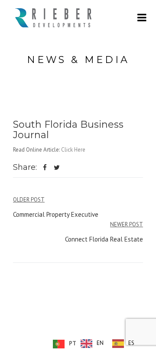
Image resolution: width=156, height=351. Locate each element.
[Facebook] (45, 168)
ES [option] (131, 343)
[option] (92, 343)
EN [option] (100, 343)
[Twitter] (57, 168)
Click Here (73, 149)
